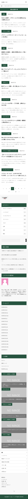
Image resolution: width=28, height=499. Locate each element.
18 (15, 191)
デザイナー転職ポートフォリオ (10, 150)
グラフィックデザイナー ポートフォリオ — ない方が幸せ (13, 36)
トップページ (4, 455)
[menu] (26, 2)
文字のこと (5, 82)
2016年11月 (3, 315)
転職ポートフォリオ (6, 458)
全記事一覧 (4, 468)
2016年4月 (3, 329)
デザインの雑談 (6, 31)
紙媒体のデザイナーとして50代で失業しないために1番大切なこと (13, 259)
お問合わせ (4, 471)
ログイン (3, 360)
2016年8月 (3, 318)
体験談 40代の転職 (5, 461)
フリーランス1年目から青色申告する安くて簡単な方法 (12, 264)
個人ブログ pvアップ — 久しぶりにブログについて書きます (14, 70)
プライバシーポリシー (5, 484)
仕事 (14, 226)
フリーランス (6, 99)
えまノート (4, 2)
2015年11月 (3, 344)
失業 (14, 230)
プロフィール (4, 483)
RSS (14, 491)
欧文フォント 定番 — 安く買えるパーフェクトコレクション (13, 87)
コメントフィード (5, 366)
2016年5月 (3, 327)
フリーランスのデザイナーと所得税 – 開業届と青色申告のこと (13, 121)
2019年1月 (3, 310)
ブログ (4, 65)
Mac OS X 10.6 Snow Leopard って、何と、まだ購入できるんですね (13, 138)
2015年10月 (3, 347)
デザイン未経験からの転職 (9, 374)
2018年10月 (3, 312)
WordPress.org (4, 369)
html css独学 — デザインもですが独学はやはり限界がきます (13, 19)
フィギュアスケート (7, 169)
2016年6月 (3, 324)
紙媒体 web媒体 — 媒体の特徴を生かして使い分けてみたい (13, 53)
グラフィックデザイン (14, 208)
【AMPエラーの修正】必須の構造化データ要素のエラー (12, 250)
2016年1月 (3, 338)
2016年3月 (3, 332)
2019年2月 (3, 307)
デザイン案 (4, 465)
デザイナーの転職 (7, 404)
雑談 (4, 14)
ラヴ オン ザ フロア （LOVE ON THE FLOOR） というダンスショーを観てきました (13, 174)
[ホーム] (14, 452)
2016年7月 (3, 321)
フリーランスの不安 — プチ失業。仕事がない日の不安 (13, 104)
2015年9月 (3, 349)
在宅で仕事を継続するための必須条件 (9, 254)
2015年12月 (3, 341)
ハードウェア (14, 212)
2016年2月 (3, 335)
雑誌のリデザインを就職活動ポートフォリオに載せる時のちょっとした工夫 (13, 270)
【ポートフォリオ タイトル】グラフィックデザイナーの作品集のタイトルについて (13, 155)
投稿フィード (4, 363)
